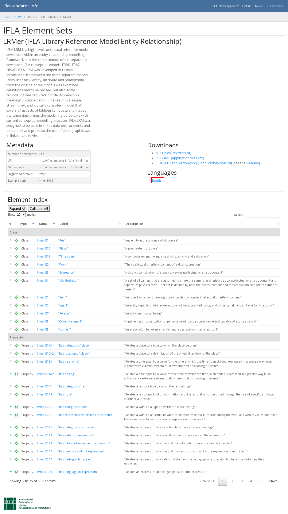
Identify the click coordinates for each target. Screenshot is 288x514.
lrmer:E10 (43, 248)
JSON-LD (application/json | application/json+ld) (194, 163)
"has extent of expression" (76, 435)
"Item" (62, 297)
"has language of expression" (78, 472)
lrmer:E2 (42, 264)
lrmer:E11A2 (45, 374)
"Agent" (63, 305)
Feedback (276, 6)
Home (8, 17)
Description (134, 224)
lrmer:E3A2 (44, 435)
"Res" (62, 240)
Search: (239, 215)
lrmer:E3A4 (44, 451)
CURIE (43, 224)
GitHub (247, 6)
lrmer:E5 (42, 297)
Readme (252, 163)
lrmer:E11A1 (45, 361)
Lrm (19, 17)
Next (273, 481)
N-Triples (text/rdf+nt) (173, 153)
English (158, 180)
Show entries (22, 214)
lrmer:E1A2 (44, 394)
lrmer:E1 (42, 240)
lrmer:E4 (42, 280)
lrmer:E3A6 (44, 472)
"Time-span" (66, 256)
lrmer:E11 (43, 256)
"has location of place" (73, 353)
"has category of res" (72, 386)
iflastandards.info (21, 6)
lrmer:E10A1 (45, 345)
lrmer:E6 (42, 305)
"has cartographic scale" (74, 459)
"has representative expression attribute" (86, 415)
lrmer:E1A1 (44, 386)
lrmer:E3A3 (44, 443)
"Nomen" (64, 329)
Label (64, 224)
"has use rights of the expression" (81, 451)
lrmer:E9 (42, 329)
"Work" (63, 264)
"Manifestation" (68, 280)
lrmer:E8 (42, 321)
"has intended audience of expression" (84, 443)
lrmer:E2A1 (44, 407)
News (259, 6)
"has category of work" (74, 407)
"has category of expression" (78, 427)
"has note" (65, 394)
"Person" (64, 313)
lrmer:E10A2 (45, 353)
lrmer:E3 (42, 272)
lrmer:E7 (42, 313)
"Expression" (66, 272)
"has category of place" (74, 345)
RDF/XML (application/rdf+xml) (180, 158)
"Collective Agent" (70, 321)
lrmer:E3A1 (44, 427)
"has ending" (66, 374)
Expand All (17, 208)
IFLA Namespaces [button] (223, 6)
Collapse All (39, 208)
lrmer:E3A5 (44, 459)
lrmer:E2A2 (44, 415)
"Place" (63, 248)
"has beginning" (68, 361)
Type (23, 224)
